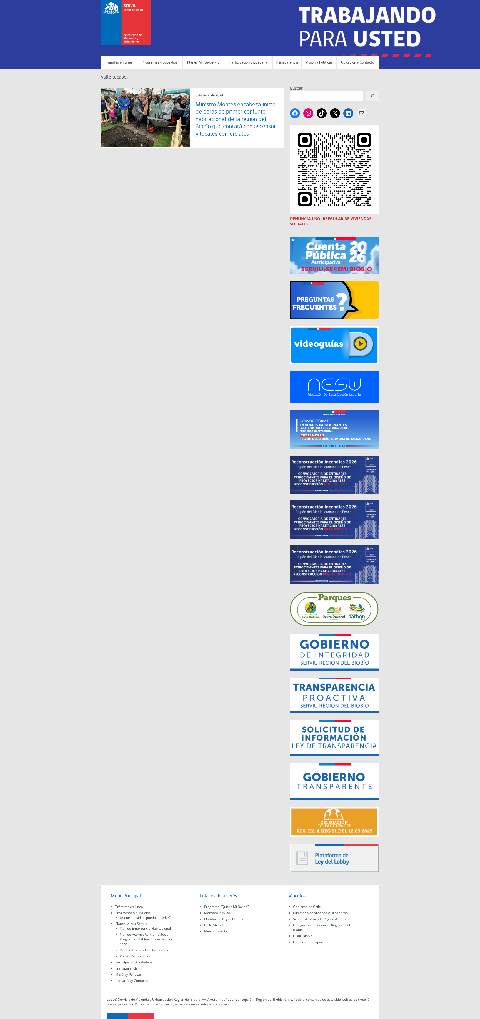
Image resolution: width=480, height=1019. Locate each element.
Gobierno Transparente (311, 942)
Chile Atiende (214, 925)
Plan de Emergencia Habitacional (145, 928)
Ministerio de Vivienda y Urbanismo (320, 912)
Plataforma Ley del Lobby (223, 919)
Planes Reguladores (135, 956)
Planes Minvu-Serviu (203, 63)
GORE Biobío (302, 936)
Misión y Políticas (318, 63)
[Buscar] (372, 96)
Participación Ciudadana (248, 63)
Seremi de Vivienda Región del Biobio (321, 919)
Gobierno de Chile (307, 906)
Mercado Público (217, 912)
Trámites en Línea (119, 63)
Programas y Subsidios (160, 63)
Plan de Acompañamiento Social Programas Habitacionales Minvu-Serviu (146, 939)
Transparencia (287, 63)
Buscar (296, 88)
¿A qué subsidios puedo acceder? (145, 917)
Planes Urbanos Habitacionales (144, 950)
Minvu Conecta (215, 931)
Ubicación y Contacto (357, 63)
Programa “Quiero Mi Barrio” (226, 906)
